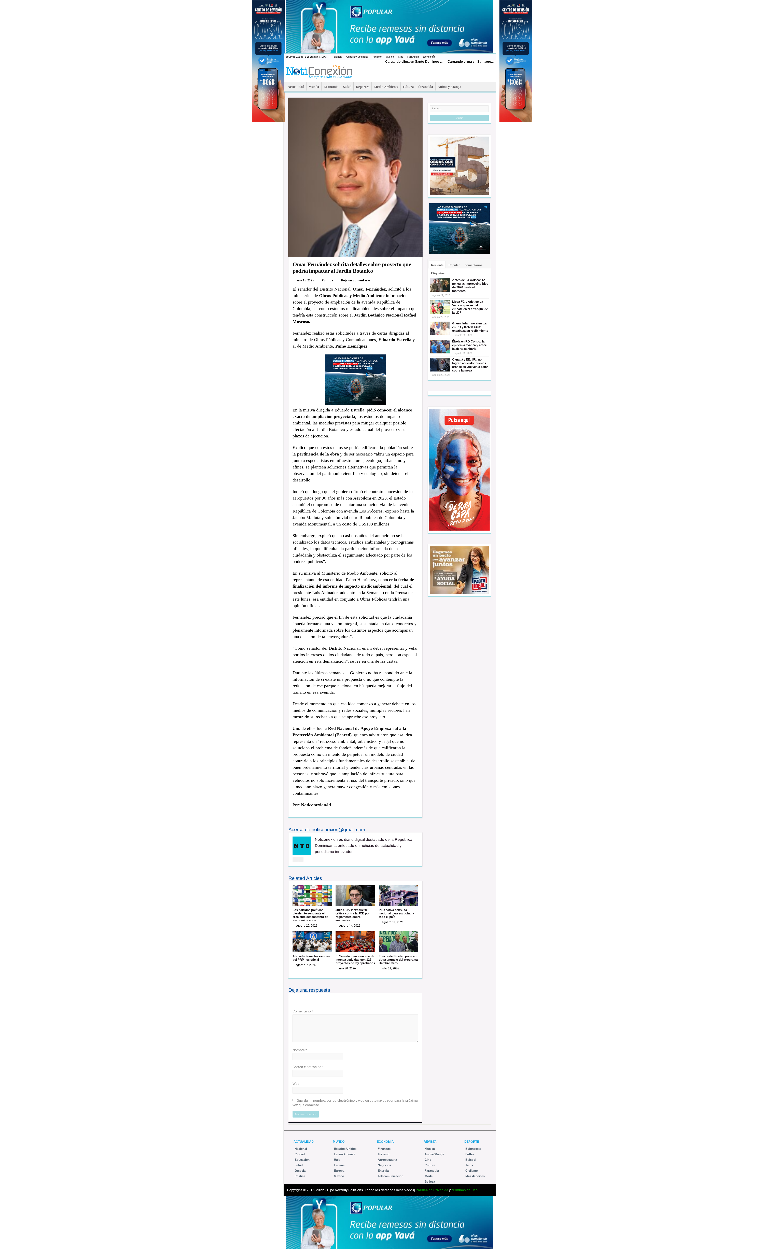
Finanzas (384, 1148)
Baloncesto (473, 1148)
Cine (400, 56)
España (339, 1165)
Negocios (384, 1165)
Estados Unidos (345, 1148)
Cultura (430, 1165)
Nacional (301, 1148)
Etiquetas (437, 273)
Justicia (300, 1170)
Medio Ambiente (386, 87)
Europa (339, 1170)
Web (296, 1084)
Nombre (300, 1050)
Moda (429, 1176)
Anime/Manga (434, 1154)
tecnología (429, 56)
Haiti (337, 1159)
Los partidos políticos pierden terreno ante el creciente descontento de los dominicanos (310, 915)
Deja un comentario (355, 280)
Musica (390, 56)
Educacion (302, 1159)
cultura (408, 87)
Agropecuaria (387, 1159)
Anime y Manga (449, 87)
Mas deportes (475, 1176)
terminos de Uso (464, 1190)
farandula (425, 87)
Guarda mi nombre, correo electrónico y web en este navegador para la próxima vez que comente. (355, 1102)
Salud (347, 87)
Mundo (314, 87)
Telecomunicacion (390, 1176)
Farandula (413, 56)
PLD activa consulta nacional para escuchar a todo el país (396, 913)
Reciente (437, 265)
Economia (331, 87)
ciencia (338, 56)
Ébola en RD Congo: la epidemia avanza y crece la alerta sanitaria (469, 345)
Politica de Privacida (432, 1190)
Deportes (362, 87)
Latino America (344, 1154)
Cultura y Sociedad (357, 56)
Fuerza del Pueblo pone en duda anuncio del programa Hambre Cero (398, 959)
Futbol (470, 1154)
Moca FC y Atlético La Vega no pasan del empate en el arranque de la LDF (470, 307)
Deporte (471, 1141)
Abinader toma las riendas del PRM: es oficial (311, 957)
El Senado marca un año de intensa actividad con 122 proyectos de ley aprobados (355, 959)
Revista (430, 1141)
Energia (383, 1170)
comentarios (473, 265)
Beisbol (470, 1159)
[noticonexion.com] (320, 70)
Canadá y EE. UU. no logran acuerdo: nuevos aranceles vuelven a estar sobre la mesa (470, 365)
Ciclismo (471, 1170)
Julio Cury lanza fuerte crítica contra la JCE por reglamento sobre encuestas (353, 915)
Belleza (430, 1181)
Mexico (339, 1176)
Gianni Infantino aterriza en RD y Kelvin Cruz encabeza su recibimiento (470, 327)
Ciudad (300, 1154)
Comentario (303, 1011)
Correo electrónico (308, 1067)
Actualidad (296, 87)
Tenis (469, 1165)
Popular (454, 265)
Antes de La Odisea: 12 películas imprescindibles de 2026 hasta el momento (470, 285)
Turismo (377, 56)
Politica (327, 280)
